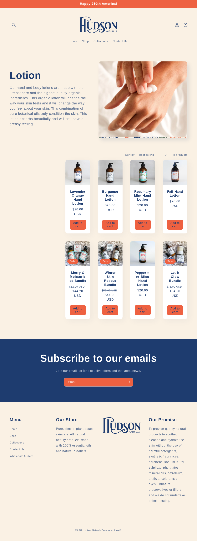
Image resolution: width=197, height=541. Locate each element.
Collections (17, 442)
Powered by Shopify (112, 530)
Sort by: (130, 154)
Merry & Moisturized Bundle (77, 277)
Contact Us (17, 449)
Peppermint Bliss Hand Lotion (142, 278)
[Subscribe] (128, 382)
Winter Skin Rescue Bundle (110, 278)
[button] (14, 25)
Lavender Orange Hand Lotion (77, 197)
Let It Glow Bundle (175, 277)
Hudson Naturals (92, 530)
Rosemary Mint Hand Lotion (142, 196)
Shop (13, 435)
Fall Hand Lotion (175, 194)
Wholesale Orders (21, 455)
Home (13, 428)
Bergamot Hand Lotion (110, 196)
